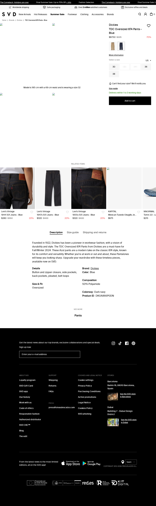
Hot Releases (40, 14)
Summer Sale (57, 14)
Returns (52, 385)
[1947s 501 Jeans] (53, 188)
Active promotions (87, 397)
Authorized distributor (30, 419)
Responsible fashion (29, 414)
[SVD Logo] (9, 14)
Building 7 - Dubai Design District (120, 413)
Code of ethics (26, 408)
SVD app (23, 391)
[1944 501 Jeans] (17, 188)
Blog (21, 430)
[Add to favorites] (148, 25)
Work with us (25, 402)
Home (4, 20)
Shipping (53, 380)
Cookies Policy (85, 408)
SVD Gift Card (26, 385)
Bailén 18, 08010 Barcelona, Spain (120, 387)
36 (146, 66)
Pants (78, 315)
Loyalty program (27, 380)
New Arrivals (25, 14)
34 (135, 66)
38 (114, 74)
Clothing (84, 14)
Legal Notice (84, 402)
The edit (23, 436)
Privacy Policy (85, 385)
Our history (24, 397)
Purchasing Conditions (89, 391)
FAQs (51, 391)
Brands (110, 14)
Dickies (19, 20)
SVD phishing (84, 414)
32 (124, 66)
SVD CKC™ (24, 425)
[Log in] (145, 14)
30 (114, 66)
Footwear (72, 14)
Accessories (98, 14)
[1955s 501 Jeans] (88, 188)
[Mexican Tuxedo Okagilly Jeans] (124, 188)
